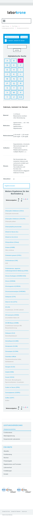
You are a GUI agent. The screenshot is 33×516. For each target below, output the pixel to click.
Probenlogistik (8, 461)
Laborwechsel (8, 467)
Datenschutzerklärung (7, 514)
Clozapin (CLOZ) (10, 366)
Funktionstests (8, 432)
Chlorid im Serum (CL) (11, 232)
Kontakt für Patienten (15, 511)
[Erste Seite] (18, 199)
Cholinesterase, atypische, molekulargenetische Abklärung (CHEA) (16, 269)
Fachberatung (8, 454)
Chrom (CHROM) (10, 281)
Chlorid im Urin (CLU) (11, 237)
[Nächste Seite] (18, 201)
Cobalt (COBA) (9, 372)
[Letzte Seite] (21, 201)
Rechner (6, 457)
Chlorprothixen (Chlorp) (12, 242)
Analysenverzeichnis (12, 37)
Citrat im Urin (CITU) (11, 302)
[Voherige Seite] (21, 199)
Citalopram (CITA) (10, 296)
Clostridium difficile (10, 356)
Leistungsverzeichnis (8, 28)
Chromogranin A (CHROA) (12, 286)
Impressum (24, 511)
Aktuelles (6, 451)
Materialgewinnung (9, 436)
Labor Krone (5, 26)
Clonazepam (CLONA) (11, 351)
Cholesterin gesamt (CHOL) (13, 255)
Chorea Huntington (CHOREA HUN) (15, 276)
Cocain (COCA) (9, 377)
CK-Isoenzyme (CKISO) (12, 315)
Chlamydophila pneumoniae (13, 226)
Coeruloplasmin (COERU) (12, 392)
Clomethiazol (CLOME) (12, 341)
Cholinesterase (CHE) (11, 260)
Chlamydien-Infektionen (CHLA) (14, 211)
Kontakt (6, 474)
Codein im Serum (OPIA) (12, 387)
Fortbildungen (8, 470)
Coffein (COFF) (9, 397)
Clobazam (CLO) (10, 333)
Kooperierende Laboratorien (12, 439)
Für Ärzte (15, 26)
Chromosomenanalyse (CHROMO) (15, 291)
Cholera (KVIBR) (10, 247)
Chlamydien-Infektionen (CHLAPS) (15, 218)
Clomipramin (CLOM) (11, 346)
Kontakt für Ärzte (6, 511)
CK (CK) (7, 307)
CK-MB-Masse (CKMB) (12, 323)
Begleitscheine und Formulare (12, 464)
